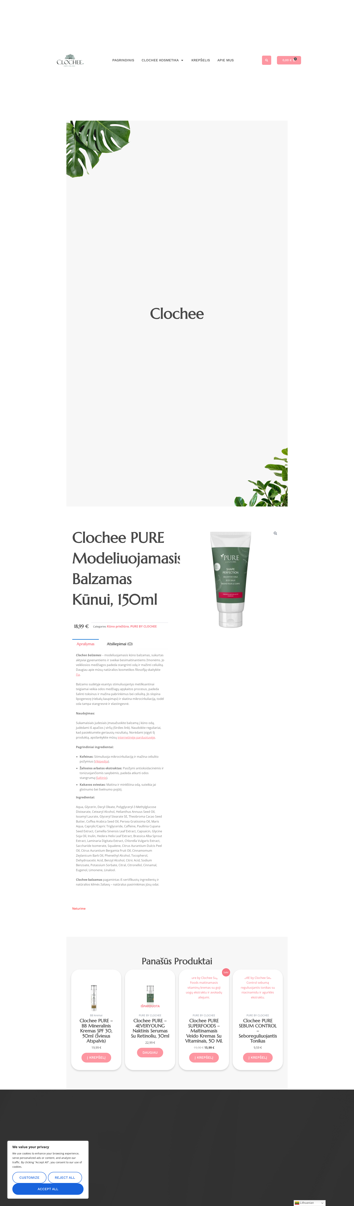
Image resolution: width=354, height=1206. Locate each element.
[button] (266, 60)
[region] (47, 1170)
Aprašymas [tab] (85, 644)
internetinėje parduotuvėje (136, 737)
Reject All (65, 1177)
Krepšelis (200, 60)
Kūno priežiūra (118, 626)
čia (78, 675)
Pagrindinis (123, 60)
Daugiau (150, 1052)
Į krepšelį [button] (96, 1057)
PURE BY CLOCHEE (143, 626)
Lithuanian (306, 1202)
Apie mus (225, 60)
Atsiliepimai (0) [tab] (120, 644)
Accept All (48, 1189)
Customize (29, 1177)
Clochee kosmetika (160, 60)
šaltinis (101, 778)
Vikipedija (101, 761)
